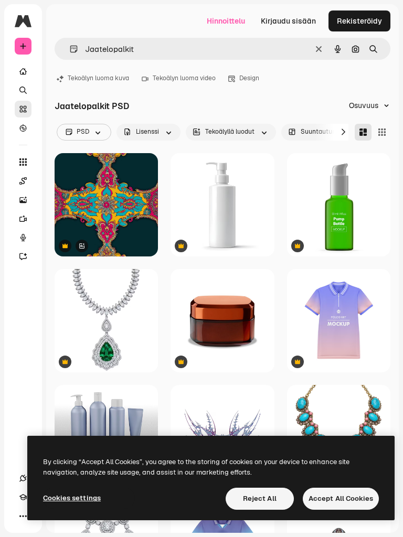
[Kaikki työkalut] (23, 162)
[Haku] (23, 90)
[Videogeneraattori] (23, 218)
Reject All (260, 498)
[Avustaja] (23, 256)
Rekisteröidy (359, 21)
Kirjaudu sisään (288, 21)
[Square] (382, 132)
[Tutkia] (23, 128)
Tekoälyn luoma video (184, 78)
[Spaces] (23, 181)
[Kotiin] (23, 71)
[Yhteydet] (23, 478)
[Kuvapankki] (23, 109)
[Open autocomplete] (69, 49)
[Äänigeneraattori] (23, 237)
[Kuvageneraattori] (23, 199)
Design (249, 78)
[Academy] (23, 497)
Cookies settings (72, 497)
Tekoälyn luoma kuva (98, 78)
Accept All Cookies (341, 498)
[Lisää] (23, 516)
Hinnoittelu (226, 21)
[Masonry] (363, 132)
